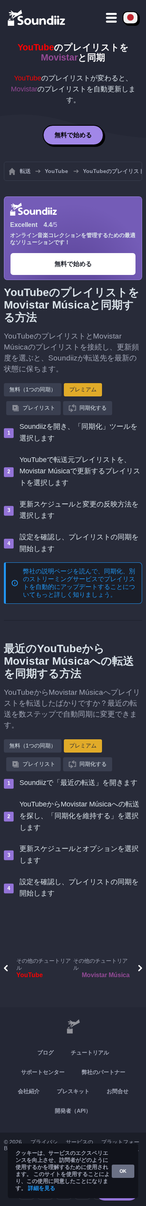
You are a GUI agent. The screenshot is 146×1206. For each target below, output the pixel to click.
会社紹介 (29, 1091)
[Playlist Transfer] (37, 17)
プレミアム (83, 389)
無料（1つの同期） (32, 389)
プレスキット (73, 1091)
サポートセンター (43, 1072)
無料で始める (73, 135)
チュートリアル (90, 1052)
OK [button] (123, 1171)
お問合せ (117, 1091)
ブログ (45, 1052)
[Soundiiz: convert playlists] (73, 1027)
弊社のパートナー (103, 1072)
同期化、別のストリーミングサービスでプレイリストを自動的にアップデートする (79, 579)
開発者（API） (73, 1111)
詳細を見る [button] (41, 1188)
